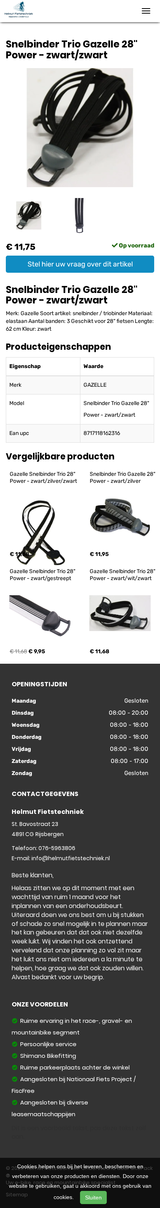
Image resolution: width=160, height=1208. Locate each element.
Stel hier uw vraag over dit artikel (80, 264)
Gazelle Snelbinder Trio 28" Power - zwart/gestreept (43, 575)
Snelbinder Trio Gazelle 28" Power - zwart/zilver (123, 477)
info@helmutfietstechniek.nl (70, 858)
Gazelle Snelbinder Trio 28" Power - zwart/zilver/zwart (43, 477)
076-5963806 (56, 848)
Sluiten (93, 1197)
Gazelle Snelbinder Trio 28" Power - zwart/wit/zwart (123, 575)
